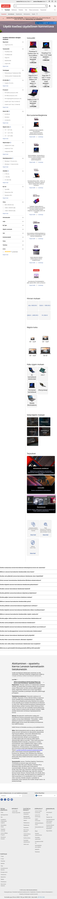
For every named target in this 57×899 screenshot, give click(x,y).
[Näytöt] (35, 14)
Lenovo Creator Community (38, 811)
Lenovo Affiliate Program (4, 833)
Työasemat (26, 827)
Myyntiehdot (49, 830)
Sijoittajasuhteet (4, 814)
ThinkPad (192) (4, 51)
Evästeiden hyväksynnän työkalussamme (21, 892)
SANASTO (37, 849)
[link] (55, 2)
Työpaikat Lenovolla (3, 829)
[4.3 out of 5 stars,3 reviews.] (46, 57)
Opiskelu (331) (4, 195)
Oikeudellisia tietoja (3, 825)
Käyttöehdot (33, 892)
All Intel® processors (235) (4, 92)
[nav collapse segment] (55, 10)
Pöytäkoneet (26, 825)
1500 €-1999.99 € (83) (4, 210)
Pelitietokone (26, 822)
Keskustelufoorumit (39, 827)
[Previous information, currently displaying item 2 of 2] (3, 18)
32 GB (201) (4, 120)
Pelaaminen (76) (4, 192)
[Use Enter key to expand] (52, 6)
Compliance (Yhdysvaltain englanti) (4, 821)
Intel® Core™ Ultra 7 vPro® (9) (4, 104)
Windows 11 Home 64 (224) (4, 164)
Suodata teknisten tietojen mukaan (12, 38)
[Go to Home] (5, 6)
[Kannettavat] (14, 14)
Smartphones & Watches (4, 869)
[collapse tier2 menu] (37, 14)
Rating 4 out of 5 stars (4, 252)
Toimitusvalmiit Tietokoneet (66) (4, 76)
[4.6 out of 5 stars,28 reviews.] (33, 59)
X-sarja (2, 858)
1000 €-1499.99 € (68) (4, 207)
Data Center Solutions (26, 830)
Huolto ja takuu (27, 838)
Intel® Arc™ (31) (4, 148)
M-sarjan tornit (4, 872)
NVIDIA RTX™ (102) (4, 145)
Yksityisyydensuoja (8, 892)
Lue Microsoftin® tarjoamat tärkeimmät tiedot (29, 750)
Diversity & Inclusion (3, 838)
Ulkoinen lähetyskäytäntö (47, 892)
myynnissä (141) (4, 44)
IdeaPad (2, 863)
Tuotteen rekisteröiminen (38, 834)
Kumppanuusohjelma (39, 842)
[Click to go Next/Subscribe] (20, 795)
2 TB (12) (4, 174)
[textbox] (46, 795)
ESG (1, 817)
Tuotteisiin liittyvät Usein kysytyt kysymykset (50, 821)
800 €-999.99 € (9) (4, 205)
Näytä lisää (5, 66)
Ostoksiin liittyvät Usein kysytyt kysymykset (50, 826)
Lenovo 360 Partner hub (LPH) (16, 811)
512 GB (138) (4, 180)
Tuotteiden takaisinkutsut (27, 841)
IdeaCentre (3, 877)
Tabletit (25, 820)
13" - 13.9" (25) (4, 130)
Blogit (36, 831)
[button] (49, 1)
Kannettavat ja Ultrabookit (27, 813)
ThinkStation (3, 881)
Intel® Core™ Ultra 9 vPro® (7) (4, 101)
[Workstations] (30, 14)
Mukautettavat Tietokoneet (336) (4, 73)
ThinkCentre (3, 874)
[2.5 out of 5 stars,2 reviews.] (33, 83)
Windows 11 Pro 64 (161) (4, 161)
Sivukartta (39, 892)
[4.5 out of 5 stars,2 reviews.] (33, 103)
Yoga (2, 865)
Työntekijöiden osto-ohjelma (38, 846)
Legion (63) (4, 63)
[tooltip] (9, 80)
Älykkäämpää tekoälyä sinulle (27, 817)
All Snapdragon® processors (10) (4, 98)
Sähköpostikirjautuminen (39, 823)
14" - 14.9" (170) (4, 133)
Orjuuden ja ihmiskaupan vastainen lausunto (28, 894)
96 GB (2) (4, 117)
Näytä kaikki (32, 136)
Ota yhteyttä (49, 812)
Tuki (47, 814)
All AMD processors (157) (4, 95)
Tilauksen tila (49, 817)
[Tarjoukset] (6, 14)
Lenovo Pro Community (37, 815)
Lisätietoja (40, 136)
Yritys (2, 812)
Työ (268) (4, 189)
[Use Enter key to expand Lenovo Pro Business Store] (31, 1)
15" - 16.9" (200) (4, 136)
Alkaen (33, 62)
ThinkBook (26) (4, 54)
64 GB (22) (4, 114)
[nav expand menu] (2, 10)
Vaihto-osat (26, 844)
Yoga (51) (4, 57)
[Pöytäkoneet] (22, 14)
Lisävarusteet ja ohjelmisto (27, 834)
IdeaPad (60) (4, 60)
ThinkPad (3, 861)
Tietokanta (37, 851)
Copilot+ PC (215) (4, 83)
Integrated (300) (4, 151)
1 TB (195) (4, 177)
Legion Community (37, 819)
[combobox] (29, 6)
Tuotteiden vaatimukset (37, 838)
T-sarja (2, 856)
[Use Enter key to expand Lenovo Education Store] (46, 1)
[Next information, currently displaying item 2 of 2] (54, 18)
